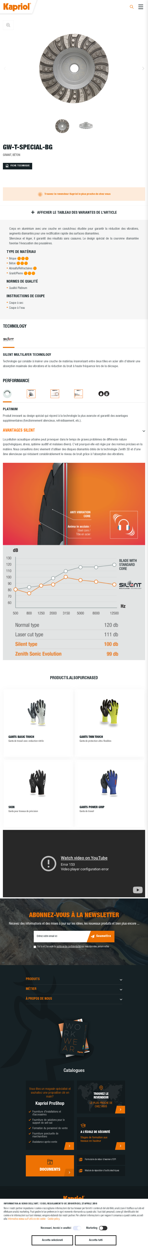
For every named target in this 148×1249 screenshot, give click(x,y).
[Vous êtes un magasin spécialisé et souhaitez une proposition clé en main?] (69, 1146)
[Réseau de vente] (120, 1109)
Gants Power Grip (92, 807)
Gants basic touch (21, 737)
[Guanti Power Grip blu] (110, 783)
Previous (5, 68)
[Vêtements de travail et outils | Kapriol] (22, 7)
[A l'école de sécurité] (120, 1146)
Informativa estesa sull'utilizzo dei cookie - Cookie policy (33, 1219)
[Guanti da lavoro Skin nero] (38, 783)
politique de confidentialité (68, 946)
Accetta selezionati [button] (52, 1240)
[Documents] (69, 1172)
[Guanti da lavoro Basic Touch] (38, 712)
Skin (11, 807)
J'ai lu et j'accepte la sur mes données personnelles (73, 946)
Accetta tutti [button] (96, 1240)
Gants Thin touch (91, 737)
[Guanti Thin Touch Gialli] (110, 712)
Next (143, 68)
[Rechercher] (132, 7)
